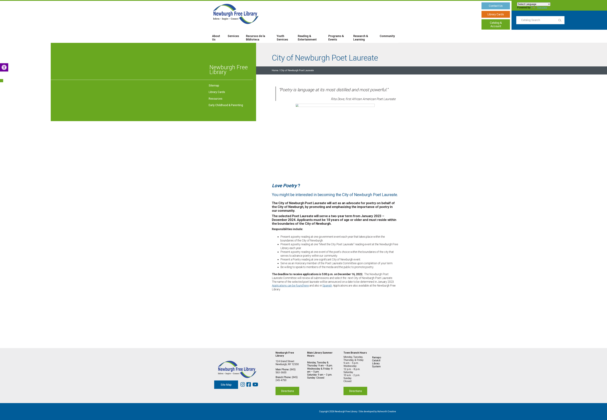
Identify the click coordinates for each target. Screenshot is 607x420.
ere (307, 285)
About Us (216, 37)
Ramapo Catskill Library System (376, 362)
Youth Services (282, 37)
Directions (287, 391)
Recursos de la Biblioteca (255, 37)
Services (233, 36)
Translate (542, 7)
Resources (215, 98)
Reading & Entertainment (307, 37)
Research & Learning (360, 37)
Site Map (226, 384)
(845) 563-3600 (286, 371)
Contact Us (496, 5)
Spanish (327, 285)
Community (387, 36)
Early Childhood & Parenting (226, 105)
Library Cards (495, 14)
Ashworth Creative (386, 411)
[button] (4, 67)
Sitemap (214, 85)
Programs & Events (336, 37)
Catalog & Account (496, 24)
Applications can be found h (288, 285)
